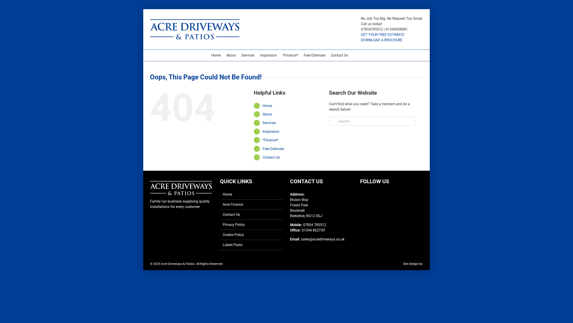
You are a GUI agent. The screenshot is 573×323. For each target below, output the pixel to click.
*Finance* (270, 140)
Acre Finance (233, 204)
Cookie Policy (233, 235)
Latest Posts (232, 245)
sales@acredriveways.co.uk (322, 239)
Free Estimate (273, 149)
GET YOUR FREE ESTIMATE (382, 35)
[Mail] (385, 194)
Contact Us (271, 157)
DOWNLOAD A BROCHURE (381, 40)
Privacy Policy (234, 225)
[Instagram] (377, 194)
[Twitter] (370, 194)
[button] (355, 55)
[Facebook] (362, 194)
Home (267, 106)
